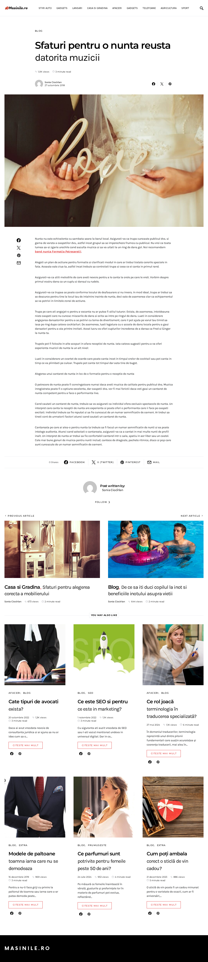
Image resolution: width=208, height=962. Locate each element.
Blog (39, 30)
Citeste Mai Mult (25, 745)
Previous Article (21, 515)
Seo (90, 692)
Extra (23, 845)
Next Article (190, 515)
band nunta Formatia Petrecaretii (58, 251)
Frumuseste (97, 845)
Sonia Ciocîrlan (53, 82)
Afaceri (15, 692)
